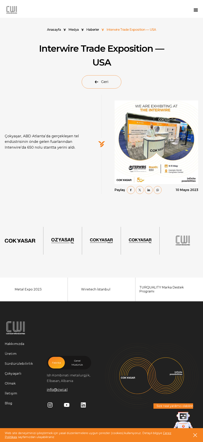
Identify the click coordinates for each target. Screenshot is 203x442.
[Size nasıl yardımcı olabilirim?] (183, 421)
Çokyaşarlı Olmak (13, 378)
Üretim (10, 354)
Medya (73, 30)
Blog (8, 403)
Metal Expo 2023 (28, 289)
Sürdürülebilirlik (19, 364)
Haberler (92, 30)
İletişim (11, 393)
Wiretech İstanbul (95, 289)
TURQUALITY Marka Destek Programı (161, 289)
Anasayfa (54, 30)
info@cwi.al (57, 390)
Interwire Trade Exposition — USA (131, 30)
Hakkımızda (14, 344)
